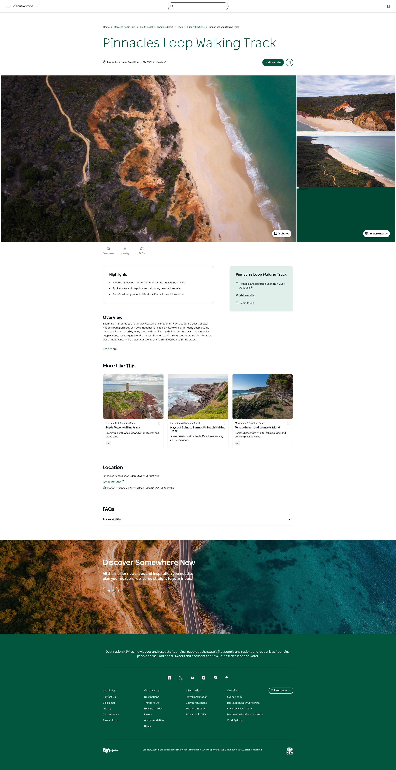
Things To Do (151, 703)
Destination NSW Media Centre (245, 714)
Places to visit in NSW (125, 27)
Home (106, 27)
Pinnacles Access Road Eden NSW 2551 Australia (135, 62)
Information (193, 690)
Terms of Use (110, 720)
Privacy (107, 708)
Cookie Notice (111, 714)
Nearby (125, 253)
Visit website (273, 62)
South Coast (146, 27)
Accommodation (154, 720)
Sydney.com (234, 697)
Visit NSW (109, 690)
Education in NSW (196, 714)
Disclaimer (109, 703)
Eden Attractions (195, 27)
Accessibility (112, 519)
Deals (147, 726)
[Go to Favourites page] (388, 6)
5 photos (284, 233)
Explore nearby (379, 233)
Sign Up (110, 590)
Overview (108, 253)
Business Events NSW (239, 708)
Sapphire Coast (165, 27)
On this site (151, 690)
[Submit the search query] (171, 6)
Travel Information (196, 697)
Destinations (151, 697)
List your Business (196, 703)
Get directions (112, 482)
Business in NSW (195, 708)
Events (148, 714)
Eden (180, 27)
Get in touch (246, 303)
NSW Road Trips (153, 708)
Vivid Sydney (234, 720)
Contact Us (109, 697)
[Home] (23, 6)
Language (280, 690)
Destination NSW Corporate (243, 703)
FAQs (142, 253)
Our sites (233, 690)
